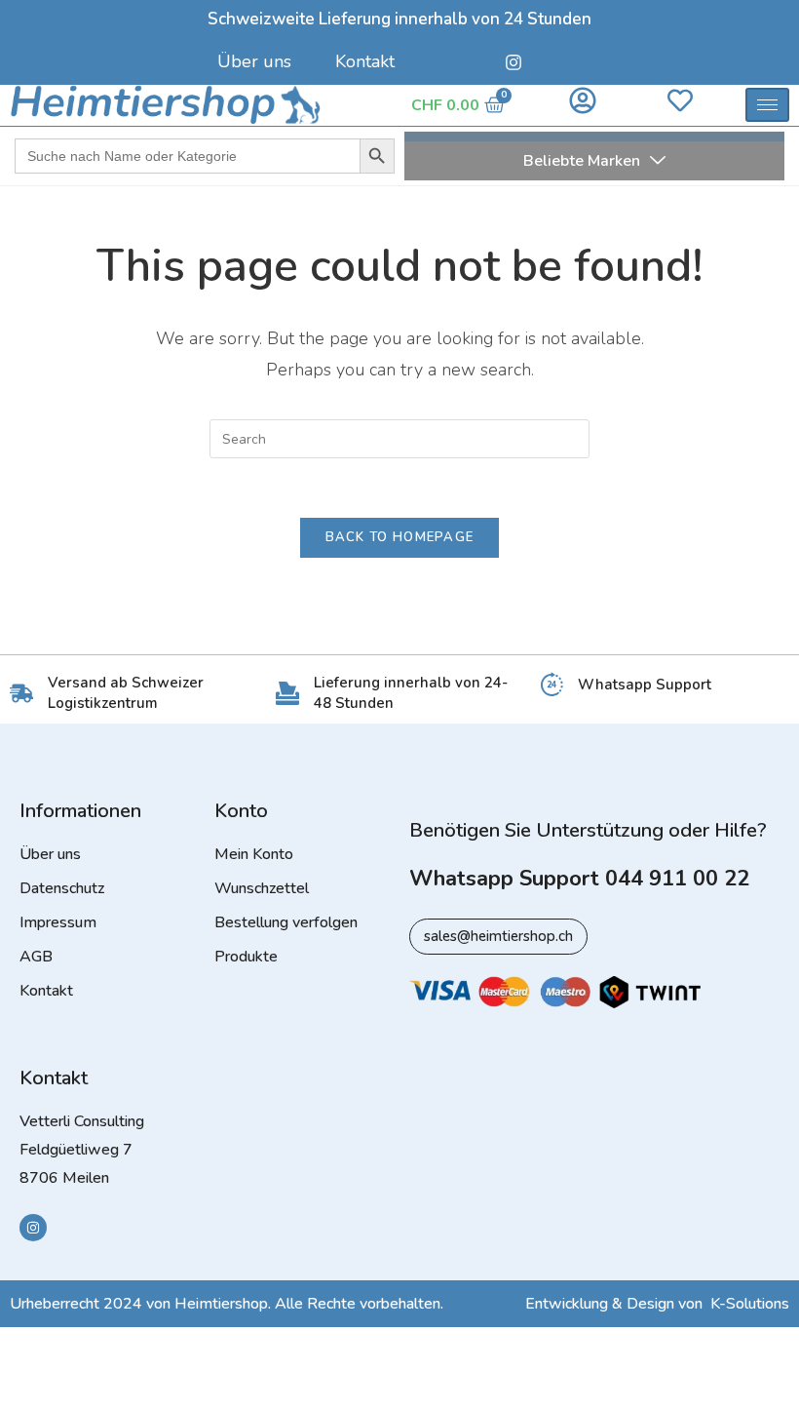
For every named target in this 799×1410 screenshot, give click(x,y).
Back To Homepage (400, 537)
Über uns (254, 61)
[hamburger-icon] (767, 105)
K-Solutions (749, 1303)
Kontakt (365, 61)
